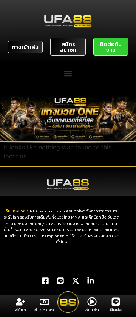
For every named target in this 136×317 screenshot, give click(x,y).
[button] (68, 73)
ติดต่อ (116, 309)
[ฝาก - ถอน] (44, 301)
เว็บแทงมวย (15, 211)
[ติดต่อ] (116, 301)
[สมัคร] (20, 301)
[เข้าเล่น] (92, 301)
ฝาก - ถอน (44, 309)
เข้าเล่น (92, 309)
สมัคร (20, 309)
